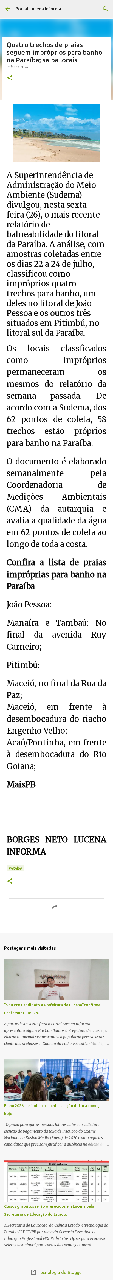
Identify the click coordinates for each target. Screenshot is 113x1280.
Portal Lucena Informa (38, 8)
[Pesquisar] (105, 8)
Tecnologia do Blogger (60, 1272)
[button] (10, 78)
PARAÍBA (15, 868)
